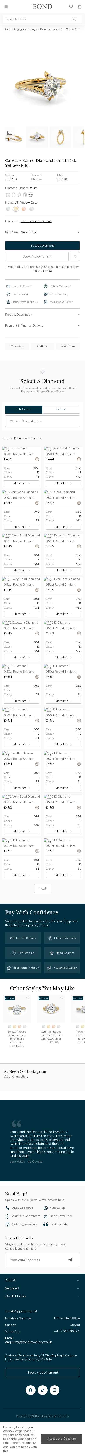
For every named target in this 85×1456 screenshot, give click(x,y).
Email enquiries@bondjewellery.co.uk (28, 1324)
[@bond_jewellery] (7, 1209)
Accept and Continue (61, 1439)
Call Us (42, 346)
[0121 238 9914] (7, 1192)
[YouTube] (43, 1374)
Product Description (18, 315)
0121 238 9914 (22, 1192)
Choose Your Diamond (36, 221)
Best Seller (9, 998)
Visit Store (68, 346)
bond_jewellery (61, 1200)
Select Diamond (43, 245)
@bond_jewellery (24, 1208)
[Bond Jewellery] (42, 6)
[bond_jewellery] (45, 1200)
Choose (36, 179)
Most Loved (77, 998)
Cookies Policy (38, 1407)
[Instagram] (55, 1374)
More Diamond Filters (28, 421)
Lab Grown (24, 409)
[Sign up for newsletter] (70, 1244)
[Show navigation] (6, 6)
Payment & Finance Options (24, 325)
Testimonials (59, 1208)
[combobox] (42, 19)
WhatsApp (17, 346)
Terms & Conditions (68, 1407)
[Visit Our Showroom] (7, 1200)
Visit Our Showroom (26, 1200)
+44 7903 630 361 (67, 1315)
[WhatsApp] (46, 1192)
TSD (54, 1414)
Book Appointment (37, 256)
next (42, 888)
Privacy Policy (13, 1407)
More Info (20, 483)
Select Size (28, 232)
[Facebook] (31, 1374)
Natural (61, 409)
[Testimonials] (45, 1208)
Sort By (7, 438)
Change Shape (55, 391)
